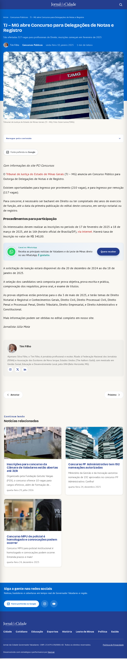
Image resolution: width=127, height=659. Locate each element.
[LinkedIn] (25, 369)
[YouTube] (54, 603)
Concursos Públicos (19, 17)
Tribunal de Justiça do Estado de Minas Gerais (35, 174)
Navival (51, 652)
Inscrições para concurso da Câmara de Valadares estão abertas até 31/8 (32, 467)
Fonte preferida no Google (23, 603)
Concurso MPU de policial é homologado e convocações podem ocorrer (32, 540)
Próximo (112, 394)
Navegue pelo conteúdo (19, 138)
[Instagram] (10, 369)
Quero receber (108, 251)
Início (5, 17)
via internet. (85, 231)
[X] (17, 369)
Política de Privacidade (113, 645)
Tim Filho (14, 44)
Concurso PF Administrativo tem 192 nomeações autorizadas (94, 465)
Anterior (15, 394)
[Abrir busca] (121, 5)
